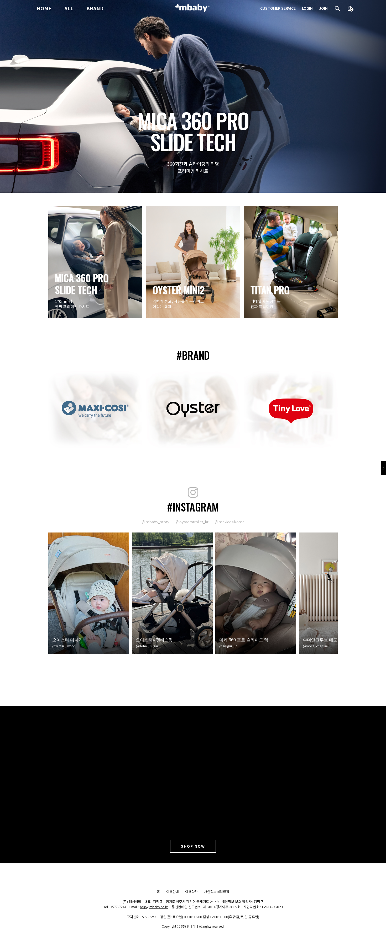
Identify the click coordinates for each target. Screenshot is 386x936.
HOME (44, 8)
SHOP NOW (193, 846)
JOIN (323, 8)
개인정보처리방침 (216, 892)
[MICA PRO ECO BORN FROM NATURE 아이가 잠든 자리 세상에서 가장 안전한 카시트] (193, 96)
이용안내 (172, 892)
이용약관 (191, 892)
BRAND (94, 8)
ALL (68, 8)
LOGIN (307, 8)
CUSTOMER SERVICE (278, 8)
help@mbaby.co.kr (154, 907)
